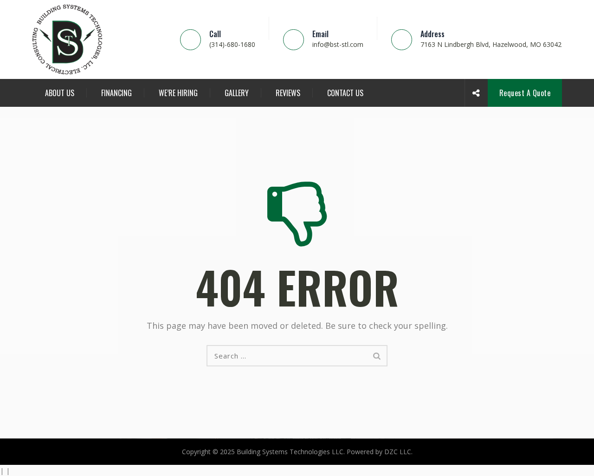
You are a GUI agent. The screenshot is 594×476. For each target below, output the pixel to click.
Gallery (237, 92)
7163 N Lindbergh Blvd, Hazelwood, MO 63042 (491, 44)
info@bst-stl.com (337, 44)
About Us (59, 92)
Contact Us (345, 92)
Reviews (288, 92)
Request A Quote (525, 92)
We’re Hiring (178, 92)
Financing (116, 92)
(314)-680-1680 (232, 44)
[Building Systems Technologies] (67, 39)
